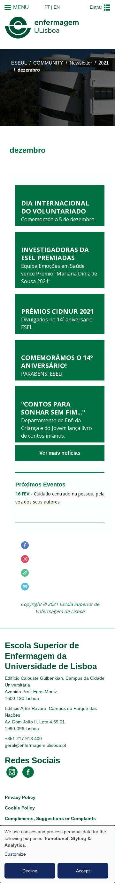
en (57, 7)
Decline (29, 870)
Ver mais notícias (59, 453)
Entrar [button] (96, 7)
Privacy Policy (20, 797)
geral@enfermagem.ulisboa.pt (35, 745)
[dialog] (57, 854)
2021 (103, 63)
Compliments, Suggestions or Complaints (50, 818)
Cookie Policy (20, 807)
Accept (83, 870)
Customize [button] (15, 854)
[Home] (42, 28)
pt (47, 7)
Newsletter (81, 63)
